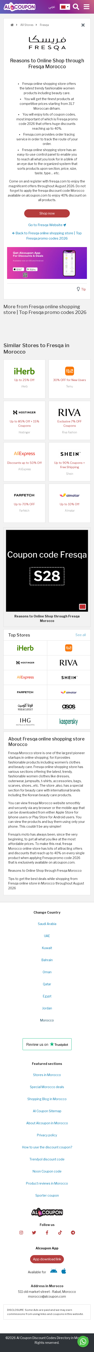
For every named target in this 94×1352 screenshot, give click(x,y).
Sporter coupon (47, 1195)
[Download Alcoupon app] (47, 263)
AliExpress (24, 469)
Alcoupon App (47, 1248)
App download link (47, 1259)
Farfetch (24, 510)
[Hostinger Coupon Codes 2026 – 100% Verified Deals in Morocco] (24, 412)
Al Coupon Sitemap (47, 1111)
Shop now (47, 213)
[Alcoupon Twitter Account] (34, 1232)
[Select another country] (65, 7)
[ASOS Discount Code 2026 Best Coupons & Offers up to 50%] (69, 707)
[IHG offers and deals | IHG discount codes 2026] (25, 721)
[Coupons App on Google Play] (53, 1272)
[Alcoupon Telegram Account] (73, 1232)
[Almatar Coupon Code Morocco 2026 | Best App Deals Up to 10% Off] (69, 495)
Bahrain (47, 960)
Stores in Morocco (47, 1075)
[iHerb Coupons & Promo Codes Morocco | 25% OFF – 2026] (24, 370)
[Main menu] (87, 6)
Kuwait (47, 948)
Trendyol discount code (47, 1159)
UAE (47, 936)
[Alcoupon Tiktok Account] (60, 1232)
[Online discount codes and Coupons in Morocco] (12, 25)
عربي (52, 7)
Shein (69, 473)
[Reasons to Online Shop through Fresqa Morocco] (47, 570)
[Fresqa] (47, 43)
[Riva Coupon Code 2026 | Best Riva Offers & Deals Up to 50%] (69, 412)
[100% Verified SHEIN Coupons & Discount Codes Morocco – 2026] (69, 453)
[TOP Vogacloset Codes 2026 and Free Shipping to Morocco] (25, 707)
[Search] (76, 6)
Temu (69, 386)
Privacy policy (47, 1135)
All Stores (26, 25)
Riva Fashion (69, 432)
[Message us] (83, 1341)
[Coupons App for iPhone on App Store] (63, 1272)
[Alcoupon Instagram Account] (21, 1232)
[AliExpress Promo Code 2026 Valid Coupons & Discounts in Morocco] (24, 453)
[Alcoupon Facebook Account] (47, 1232)
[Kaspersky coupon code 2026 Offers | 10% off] (69, 721)
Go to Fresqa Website (45, 225)
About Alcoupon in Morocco (47, 1123)
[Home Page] (19, 6)
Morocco (47, 1020)
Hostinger (24, 432)
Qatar (47, 984)
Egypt (47, 996)
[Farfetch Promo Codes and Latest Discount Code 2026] (24, 495)
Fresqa (44, 25)
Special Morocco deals (47, 1087)
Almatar (70, 510)
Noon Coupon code (47, 1171)
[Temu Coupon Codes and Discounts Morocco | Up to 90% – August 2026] (69, 370)
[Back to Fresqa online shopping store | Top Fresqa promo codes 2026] (83, 25)
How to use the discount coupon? (47, 1147)
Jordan (47, 1008)
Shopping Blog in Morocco (47, 1099)
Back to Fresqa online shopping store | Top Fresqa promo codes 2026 (48, 235)
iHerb (24, 386)
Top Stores (19, 634)
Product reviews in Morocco (47, 1183)
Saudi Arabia (47, 924)
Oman (47, 972)
